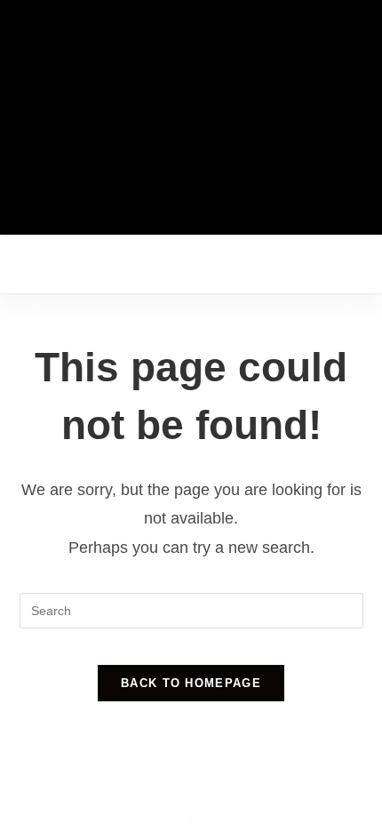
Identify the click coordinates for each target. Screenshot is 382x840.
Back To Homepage (191, 683)
